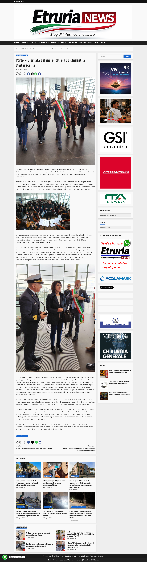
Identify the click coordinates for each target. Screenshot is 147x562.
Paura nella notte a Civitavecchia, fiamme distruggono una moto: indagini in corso (55, 513)
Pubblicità (93, 556)
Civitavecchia (19, 55)
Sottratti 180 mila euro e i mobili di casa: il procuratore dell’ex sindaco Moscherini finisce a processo (60, 546)
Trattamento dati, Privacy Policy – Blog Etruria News (59, 556)
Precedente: (34, 447)
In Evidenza (83, 507)
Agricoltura (73, 43)
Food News (82, 43)
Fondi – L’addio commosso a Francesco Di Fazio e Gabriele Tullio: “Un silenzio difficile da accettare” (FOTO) (60, 535)
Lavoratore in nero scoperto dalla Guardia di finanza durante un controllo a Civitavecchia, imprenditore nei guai (28, 513)
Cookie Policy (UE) (83, 556)
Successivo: (79, 448)
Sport (96, 43)
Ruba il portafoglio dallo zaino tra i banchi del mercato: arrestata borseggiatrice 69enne (54, 483)
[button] (132, 42)
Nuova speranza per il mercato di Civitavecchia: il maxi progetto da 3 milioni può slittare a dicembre (27, 483)
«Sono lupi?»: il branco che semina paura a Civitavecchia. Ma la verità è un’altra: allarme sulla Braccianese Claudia (81, 514)
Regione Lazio (43, 43)
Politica (34, 43)
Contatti (100, 556)
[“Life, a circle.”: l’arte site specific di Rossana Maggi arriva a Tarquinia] (104, 385)
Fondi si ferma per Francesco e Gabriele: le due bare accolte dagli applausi (20, 546)
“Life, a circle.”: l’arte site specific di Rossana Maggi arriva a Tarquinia (119, 382)
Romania (103, 43)
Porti (25, 55)
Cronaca (16, 43)
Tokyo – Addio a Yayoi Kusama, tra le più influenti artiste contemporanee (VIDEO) (120, 371)
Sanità (90, 43)
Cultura (102, 365)
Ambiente (64, 43)
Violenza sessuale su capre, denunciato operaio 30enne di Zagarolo (20, 535)
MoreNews (86, 560)
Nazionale (54, 43)
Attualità (25, 43)
